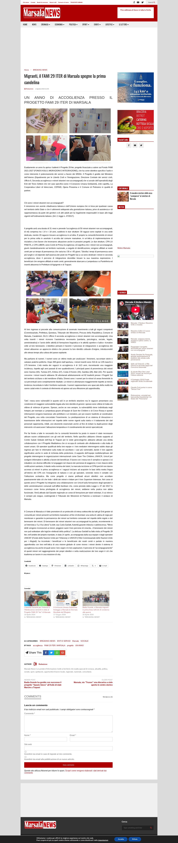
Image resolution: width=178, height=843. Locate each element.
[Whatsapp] (57, 652)
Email (73, 735)
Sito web (28, 744)
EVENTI (96, 24)
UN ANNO (79, 645)
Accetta (121, 839)
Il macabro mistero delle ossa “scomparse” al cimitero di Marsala (141, 196)
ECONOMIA (59, 24)
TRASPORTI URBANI (76, 2)
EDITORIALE (123, 188)
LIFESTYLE (109, 24)
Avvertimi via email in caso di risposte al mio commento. (48, 754)
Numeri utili (53, 2)
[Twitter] (142, 2)
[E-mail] (62, 652)
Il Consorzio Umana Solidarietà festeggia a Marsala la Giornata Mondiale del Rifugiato (65, 609)
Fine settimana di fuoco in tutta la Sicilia (135, 10)
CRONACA (45, 24)
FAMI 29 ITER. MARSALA (54, 645)
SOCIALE (84, 641)
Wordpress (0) (108, 697)
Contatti (33, 2)
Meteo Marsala (123, 248)
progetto (70, 645)
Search (151, 2)
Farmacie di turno (63, 2)
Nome (27, 735)
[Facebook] (134, 2)
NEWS (34, 24)
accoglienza (38, 645)
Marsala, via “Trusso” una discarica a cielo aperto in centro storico (93, 683)
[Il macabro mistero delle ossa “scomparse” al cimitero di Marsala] (123, 197)
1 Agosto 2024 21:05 (42, 89)
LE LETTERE (123, 24)
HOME (25, 24)
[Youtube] (138, 2)
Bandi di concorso (42, 2)
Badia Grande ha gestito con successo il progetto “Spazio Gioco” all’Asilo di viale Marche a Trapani (42, 684)
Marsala (75, 641)
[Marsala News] (41, 14)
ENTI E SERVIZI (63, 641)
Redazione (29, 89)
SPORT (85, 24)
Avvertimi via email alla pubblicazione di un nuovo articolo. (49, 759)
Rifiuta (134, 839)
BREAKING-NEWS (47, 641)
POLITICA (72, 24)
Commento (29, 713)
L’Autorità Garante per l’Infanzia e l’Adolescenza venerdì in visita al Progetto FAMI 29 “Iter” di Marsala (37, 609)
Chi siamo (26, 2)
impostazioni (103, 840)
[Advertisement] (89, 48)
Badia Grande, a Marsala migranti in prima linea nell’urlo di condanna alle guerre (96, 609)
